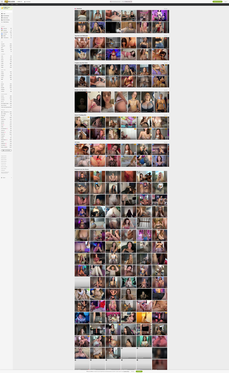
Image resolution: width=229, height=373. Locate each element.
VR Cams (77, 142)
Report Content (3, 159)
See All (165, 8)
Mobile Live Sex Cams (81, 90)
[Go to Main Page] (10, 1)
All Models (3, 170)
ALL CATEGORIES (7, 150)
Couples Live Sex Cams (81, 63)
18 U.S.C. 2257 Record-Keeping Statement (5, 172)
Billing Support (3, 157)
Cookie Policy (126, 371)
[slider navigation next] (166, 21)
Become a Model (4, 166)
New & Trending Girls (80, 115)
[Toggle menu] (2, 1)
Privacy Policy (3, 163)
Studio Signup (3, 168)
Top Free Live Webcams (81, 35)
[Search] (123, 1)
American (79, 8)
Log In (225, 1)
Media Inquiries (3, 161)
